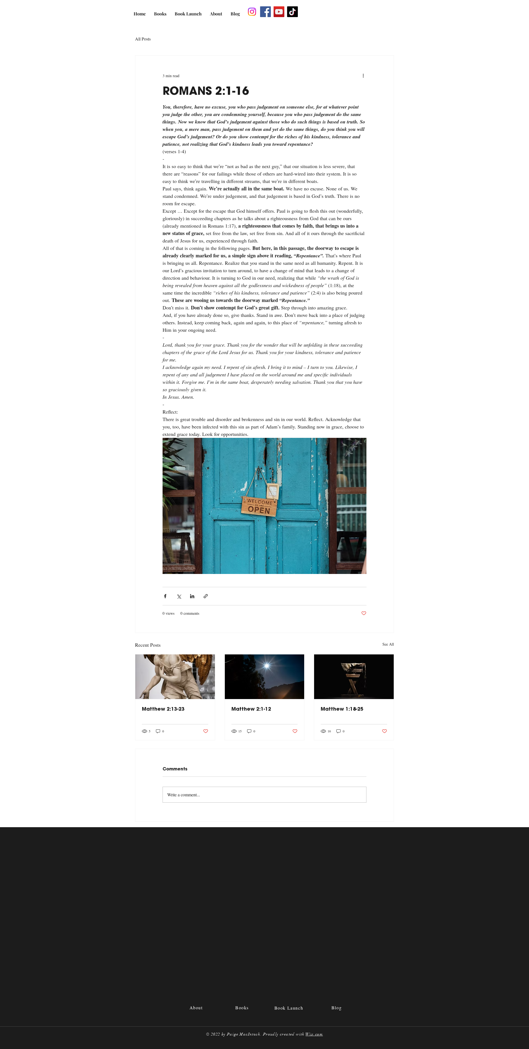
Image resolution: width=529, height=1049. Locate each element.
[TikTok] (292, 11)
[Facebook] (265, 11)
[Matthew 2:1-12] (264, 676)
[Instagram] (252, 11)
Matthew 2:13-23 (163, 709)
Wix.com (314, 1034)
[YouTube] (279, 11)
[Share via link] (205, 596)
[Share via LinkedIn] (192, 596)
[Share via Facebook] (165, 596)
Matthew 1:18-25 (342, 709)
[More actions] (363, 75)
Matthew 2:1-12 (251, 709)
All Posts (143, 39)
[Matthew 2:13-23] (175, 676)
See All (388, 644)
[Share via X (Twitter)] (178, 596)
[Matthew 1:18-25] (354, 676)
